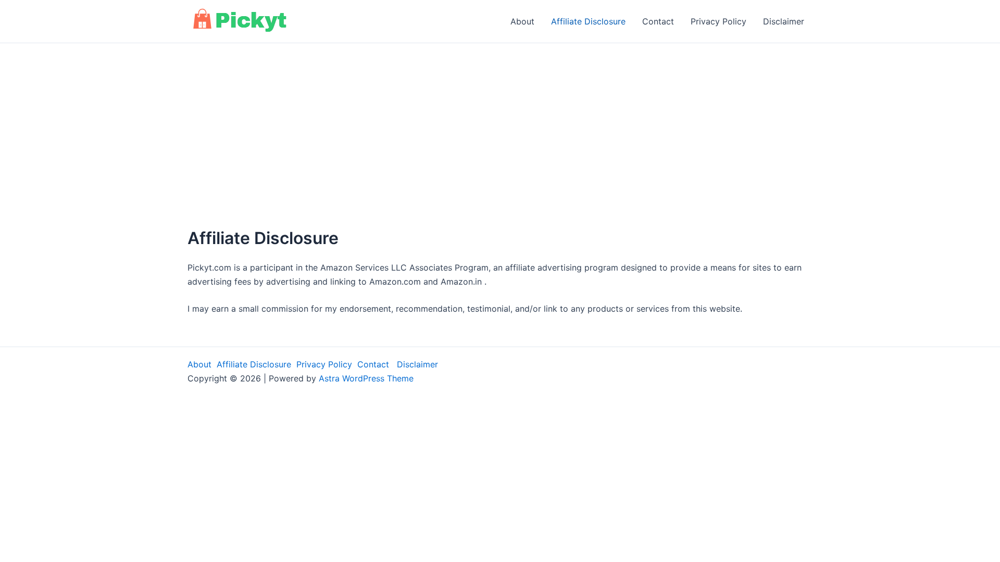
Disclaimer (783, 21)
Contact (658, 21)
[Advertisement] (500, 151)
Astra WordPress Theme (366, 378)
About (522, 21)
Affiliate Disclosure (588, 21)
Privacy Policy (718, 21)
